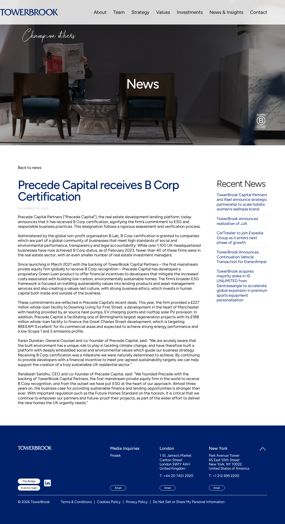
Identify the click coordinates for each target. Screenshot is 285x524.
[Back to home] (29, 12)
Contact (258, 12)
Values (163, 12)
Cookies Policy (108, 502)
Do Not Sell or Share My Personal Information (189, 502)
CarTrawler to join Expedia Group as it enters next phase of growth (240, 237)
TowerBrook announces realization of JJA (237, 221)
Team (119, 12)
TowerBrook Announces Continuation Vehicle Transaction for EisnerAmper (242, 257)
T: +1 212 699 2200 (224, 476)
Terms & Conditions (76, 502)
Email (118, 487)
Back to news (29, 167)
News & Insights (226, 12)
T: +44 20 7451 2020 (176, 476)
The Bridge (29, 481)
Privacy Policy (137, 502)
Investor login (29, 487)
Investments (190, 12)
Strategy (140, 12)
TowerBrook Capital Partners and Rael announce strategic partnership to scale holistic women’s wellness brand (242, 202)
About (100, 12)
